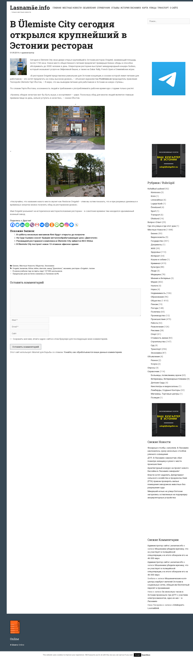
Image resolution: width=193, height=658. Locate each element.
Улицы (152, 7)
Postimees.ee (105, 79)
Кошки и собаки (158, 259)
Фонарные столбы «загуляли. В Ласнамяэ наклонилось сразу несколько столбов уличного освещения (168, 451)
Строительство (158, 341)
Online (17, 645)
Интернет (155, 256)
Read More (146, 655)
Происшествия (158, 319)
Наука (154, 289)
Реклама (155, 330)
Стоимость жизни (159, 338)
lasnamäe (23, 268)
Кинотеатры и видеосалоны (164, 386)
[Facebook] (12, 225)
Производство (158, 315)
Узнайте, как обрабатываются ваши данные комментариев (93, 352)
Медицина (156, 274)
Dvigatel (16, 268)
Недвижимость (158, 293)
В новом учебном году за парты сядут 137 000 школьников (37, 271)
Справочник (103, 7)
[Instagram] (66, 225)
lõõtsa (30, 268)
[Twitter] (17, 225)
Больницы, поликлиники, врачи (166, 375)
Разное (154, 360)
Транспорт (163, 7)
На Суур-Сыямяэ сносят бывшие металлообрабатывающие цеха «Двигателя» (57, 238)
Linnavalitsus (157, 200)
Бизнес (16, 266)
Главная (57, 7)
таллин (92, 268)
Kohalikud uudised (156, 188)
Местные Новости (72, 7)
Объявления (89, 7)
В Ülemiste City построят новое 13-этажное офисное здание (47, 244)
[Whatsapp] (27, 225)
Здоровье (155, 252)
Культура (155, 267)
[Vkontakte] (42, 225)
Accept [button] (137, 655)
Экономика (49, 266)
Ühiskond (155, 218)
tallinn (36, 268)
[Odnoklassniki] (52, 225)
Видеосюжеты (158, 237)
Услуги (154, 364)
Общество (39, 266)
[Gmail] (37, 225)
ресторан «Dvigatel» (80, 268)
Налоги (154, 285)
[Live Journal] (76, 225)
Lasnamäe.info (30, 7)
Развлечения (157, 326)
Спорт (154, 334)
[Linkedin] (22, 225)
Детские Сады (158, 382)
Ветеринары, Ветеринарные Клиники (168, 379)
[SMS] (57, 225)
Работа (154, 323)
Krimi (153, 196)
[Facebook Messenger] (71, 225)
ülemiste (42, 268)
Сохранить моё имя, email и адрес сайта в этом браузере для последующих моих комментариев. (60, 339)
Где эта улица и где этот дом (162, 226)
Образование (157, 297)
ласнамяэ (67, 268)
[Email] (61, 225)
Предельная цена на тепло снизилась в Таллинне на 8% (36, 274)
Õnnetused (156, 207)
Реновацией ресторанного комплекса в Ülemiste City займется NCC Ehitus (54, 241)
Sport (153, 211)
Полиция (155, 397)
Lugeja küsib (157, 203)
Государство (157, 241)
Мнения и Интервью (160, 278)
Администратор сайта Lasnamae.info (165, 545)
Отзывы (115, 7)
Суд (152, 345)
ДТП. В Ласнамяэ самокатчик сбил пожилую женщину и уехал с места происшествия (165, 461)
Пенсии (154, 304)
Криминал (155, 263)
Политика (155, 311)
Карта (145, 7)
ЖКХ (153, 248)
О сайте (174, 7)
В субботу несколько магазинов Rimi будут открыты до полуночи (50, 234)
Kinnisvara (155, 192)
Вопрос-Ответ (154, 222)
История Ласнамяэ (131, 7)
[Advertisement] (75, 254)
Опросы (151, 367)
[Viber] (32, 225)
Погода (154, 308)
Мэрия (154, 282)
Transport (155, 214)
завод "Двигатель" (54, 268)
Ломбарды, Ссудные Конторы (165, 390)
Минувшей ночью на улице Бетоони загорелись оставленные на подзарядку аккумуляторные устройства (167, 494)
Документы (156, 244)
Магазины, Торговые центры (165, 394)
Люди (153, 270)
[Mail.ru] (47, 225)
